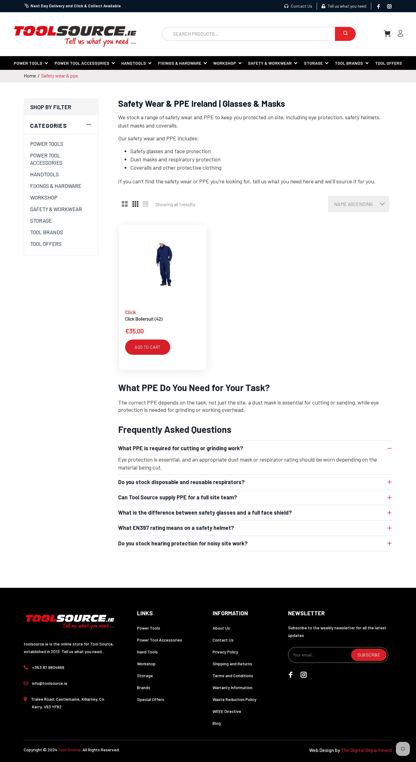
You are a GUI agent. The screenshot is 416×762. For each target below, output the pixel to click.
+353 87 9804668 (48, 667)
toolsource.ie (36, 643)
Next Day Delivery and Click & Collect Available (75, 5)
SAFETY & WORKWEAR (56, 209)
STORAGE (41, 220)
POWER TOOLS (46, 144)
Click (130, 312)
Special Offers (150, 699)
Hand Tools (147, 651)
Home (30, 75)
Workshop (146, 663)
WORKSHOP (44, 197)
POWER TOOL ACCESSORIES (46, 159)
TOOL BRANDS (46, 232)
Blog (217, 723)
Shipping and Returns (232, 663)
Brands (143, 687)
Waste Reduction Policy (234, 699)
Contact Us (301, 6)
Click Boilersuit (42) (143, 319)
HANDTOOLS (44, 174)
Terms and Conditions (233, 675)
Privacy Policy (225, 651)
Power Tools (148, 628)
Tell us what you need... (83, 651)
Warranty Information (232, 687)
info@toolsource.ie (49, 683)
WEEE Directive (227, 711)
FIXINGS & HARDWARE (55, 186)
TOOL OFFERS (46, 244)
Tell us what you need (346, 6)
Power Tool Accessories (159, 639)
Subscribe (369, 654)
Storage (145, 675)
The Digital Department (366, 750)
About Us (221, 628)
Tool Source (69, 749)
